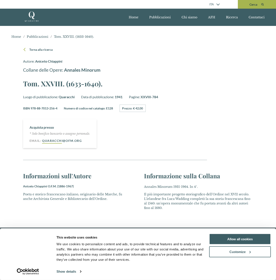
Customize (237, 252)
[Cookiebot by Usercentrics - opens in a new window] (28, 271)
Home (133, 17)
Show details (66, 271)
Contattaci (257, 17)
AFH (211, 17)
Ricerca (232, 17)
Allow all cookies (240, 239)
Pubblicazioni (160, 17)
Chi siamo (189, 17)
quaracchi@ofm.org (62, 140)
